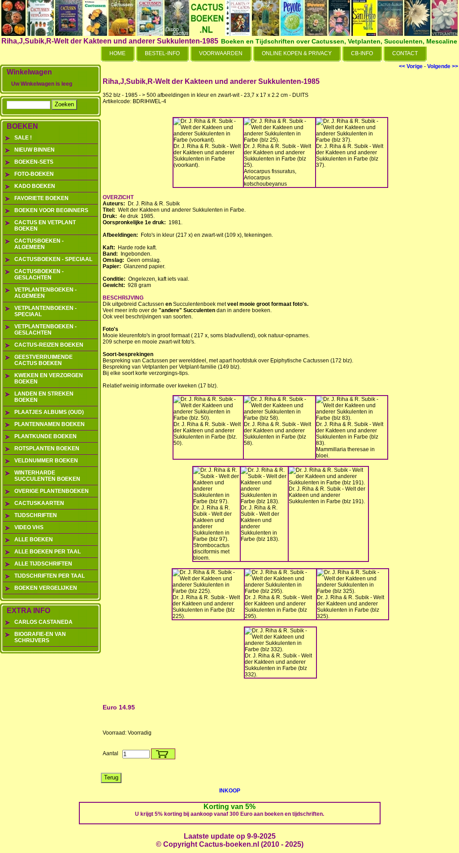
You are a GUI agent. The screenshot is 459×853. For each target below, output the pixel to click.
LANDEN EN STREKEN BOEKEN (44, 397)
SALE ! (23, 138)
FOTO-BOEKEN (34, 174)
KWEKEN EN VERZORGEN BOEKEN (48, 378)
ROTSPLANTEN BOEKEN (46, 448)
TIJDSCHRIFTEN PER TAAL (49, 576)
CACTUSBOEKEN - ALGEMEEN (39, 244)
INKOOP (229, 791)
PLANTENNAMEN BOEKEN (49, 424)
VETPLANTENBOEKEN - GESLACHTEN (45, 329)
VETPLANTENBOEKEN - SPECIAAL (45, 311)
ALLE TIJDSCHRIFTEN (43, 564)
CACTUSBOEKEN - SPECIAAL (53, 259)
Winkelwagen (29, 72)
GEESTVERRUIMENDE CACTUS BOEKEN (43, 360)
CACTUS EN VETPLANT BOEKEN (45, 225)
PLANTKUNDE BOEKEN (45, 436)
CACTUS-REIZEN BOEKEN (48, 345)
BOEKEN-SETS (33, 162)
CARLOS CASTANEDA (43, 622)
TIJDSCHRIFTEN (35, 515)
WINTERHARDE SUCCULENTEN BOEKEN (47, 476)
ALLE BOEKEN (33, 539)
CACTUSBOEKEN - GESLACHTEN (39, 274)
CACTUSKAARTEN (39, 503)
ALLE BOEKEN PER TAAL (47, 551)
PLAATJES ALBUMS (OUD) (49, 412)
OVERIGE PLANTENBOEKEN (51, 491)
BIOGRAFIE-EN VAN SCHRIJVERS (40, 637)
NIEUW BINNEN (34, 150)
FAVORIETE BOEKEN (41, 198)
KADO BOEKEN (34, 186)
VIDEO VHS (28, 527)
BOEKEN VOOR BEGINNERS (51, 210)
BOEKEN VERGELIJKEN (45, 588)
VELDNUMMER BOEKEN (46, 460)
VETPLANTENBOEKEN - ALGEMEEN (45, 293)
